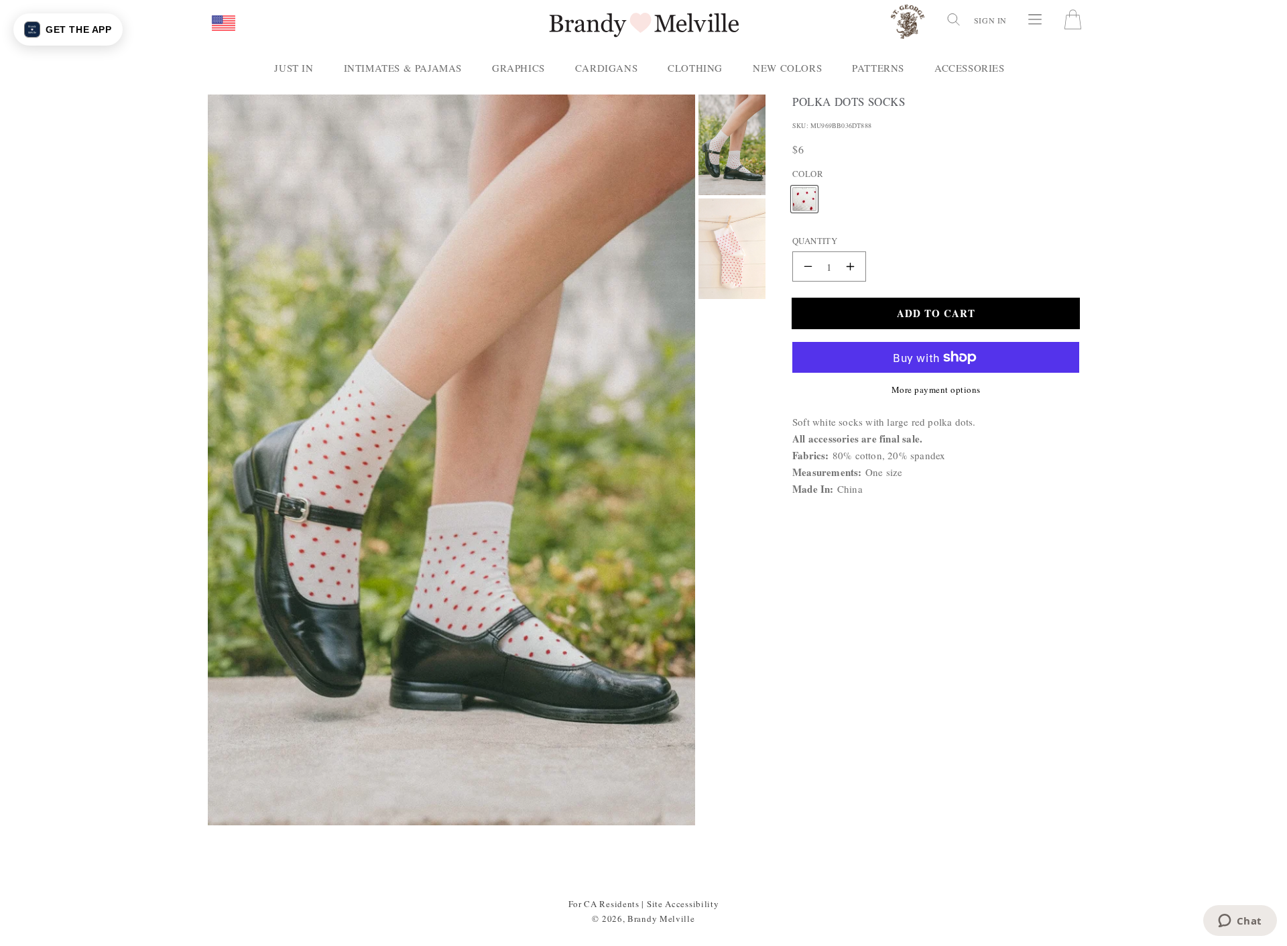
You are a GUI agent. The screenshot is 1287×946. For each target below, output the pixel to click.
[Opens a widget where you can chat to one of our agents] (1240, 922)
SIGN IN (990, 20)
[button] (223, 24)
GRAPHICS (518, 67)
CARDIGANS (606, 67)
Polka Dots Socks (849, 102)
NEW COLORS (787, 67)
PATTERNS (878, 67)
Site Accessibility (683, 904)
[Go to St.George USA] (907, 24)
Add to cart (936, 312)
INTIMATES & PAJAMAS (403, 67)
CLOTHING (695, 67)
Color (807, 174)
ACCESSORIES (969, 67)
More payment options (936, 389)
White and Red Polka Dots (804, 187)
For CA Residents (603, 904)
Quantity (814, 240)
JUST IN (293, 67)
